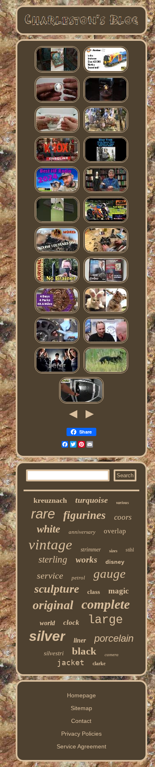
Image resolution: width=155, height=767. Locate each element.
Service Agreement (81, 746)
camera (112, 654)
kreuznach (50, 500)
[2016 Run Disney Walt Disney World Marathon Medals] (57, 312)
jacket (70, 662)
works (86, 560)
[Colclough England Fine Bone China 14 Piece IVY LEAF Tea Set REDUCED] (57, 132)
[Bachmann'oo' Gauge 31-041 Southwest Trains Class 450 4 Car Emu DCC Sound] (105, 71)
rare (43, 513)
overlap (115, 531)
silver (47, 636)
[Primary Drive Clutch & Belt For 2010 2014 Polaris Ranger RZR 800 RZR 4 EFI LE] (105, 252)
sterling (52, 559)
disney (114, 561)
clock (71, 622)
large (105, 620)
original (53, 605)
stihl (130, 550)
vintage (50, 545)
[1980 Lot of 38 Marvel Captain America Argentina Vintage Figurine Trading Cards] (105, 282)
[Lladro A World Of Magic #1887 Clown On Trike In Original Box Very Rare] (105, 132)
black (84, 651)
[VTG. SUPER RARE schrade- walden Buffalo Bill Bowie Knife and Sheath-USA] (57, 282)
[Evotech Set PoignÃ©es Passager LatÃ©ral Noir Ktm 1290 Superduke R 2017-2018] (105, 222)
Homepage (81, 695)
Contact (81, 721)
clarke (99, 663)
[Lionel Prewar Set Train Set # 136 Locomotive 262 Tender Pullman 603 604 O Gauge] (57, 252)
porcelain (114, 638)
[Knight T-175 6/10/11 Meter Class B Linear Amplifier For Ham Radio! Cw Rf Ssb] (57, 192)
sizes (113, 550)
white (48, 529)
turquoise (91, 499)
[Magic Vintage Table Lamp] (105, 102)
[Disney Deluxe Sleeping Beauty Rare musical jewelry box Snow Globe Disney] (57, 71)
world (47, 622)
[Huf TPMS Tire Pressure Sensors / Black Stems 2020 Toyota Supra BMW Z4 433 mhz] (57, 342)
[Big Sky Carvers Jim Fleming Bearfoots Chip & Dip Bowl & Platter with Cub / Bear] (105, 372)
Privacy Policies (81, 733)
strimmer (91, 550)
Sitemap (81, 708)
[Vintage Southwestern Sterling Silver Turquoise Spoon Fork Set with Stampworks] (105, 342)
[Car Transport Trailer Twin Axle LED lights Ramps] (81, 402)
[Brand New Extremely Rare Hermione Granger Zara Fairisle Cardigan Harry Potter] (57, 372)
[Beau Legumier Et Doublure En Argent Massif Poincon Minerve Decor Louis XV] (105, 312)
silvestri (54, 653)
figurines (84, 515)
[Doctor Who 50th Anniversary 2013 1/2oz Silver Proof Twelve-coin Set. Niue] (57, 102)
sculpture (56, 588)
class (93, 592)
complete (105, 604)
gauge (109, 573)
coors (122, 517)
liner (80, 640)
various (122, 502)
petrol (78, 578)
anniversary (82, 532)
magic (118, 590)
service (50, 575)
